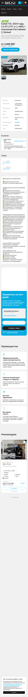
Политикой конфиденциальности (11, 685)
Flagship (17, 122)
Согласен (14, 692)
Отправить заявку (14, 328)
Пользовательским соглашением (12, 684)
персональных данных (12, 332)
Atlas (2, 440)
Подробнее (14, 488)
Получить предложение (10, 49)
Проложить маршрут (10, 315)
